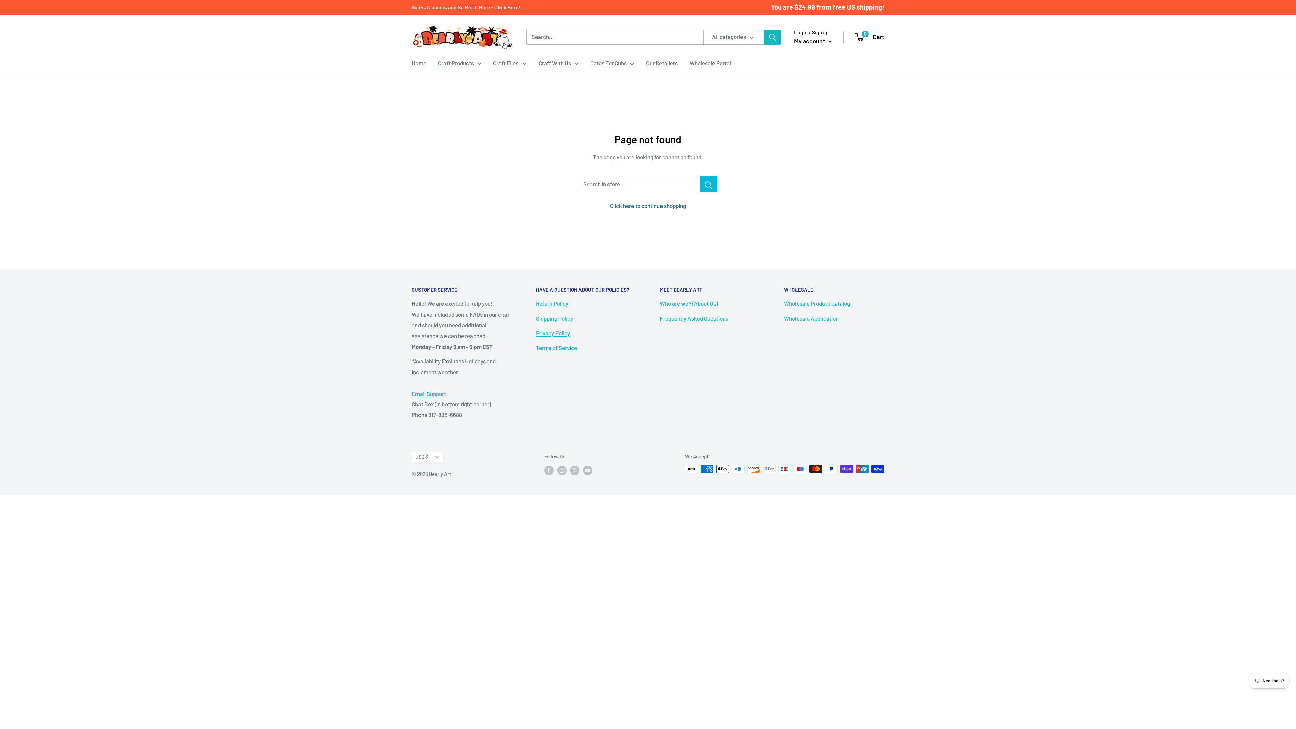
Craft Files (506, 63)
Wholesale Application (811, 318)
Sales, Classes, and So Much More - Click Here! (466, 7)
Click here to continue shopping (648, 205)
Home (419, 63)
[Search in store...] (708, 184)
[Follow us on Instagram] (562, 470)
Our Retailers (662, 63)
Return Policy (552, 303)
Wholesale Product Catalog (817, 303)
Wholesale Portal (710, 63)
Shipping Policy (554, 318)
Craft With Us (555, 63)
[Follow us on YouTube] (587, 470)
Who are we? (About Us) (689, 303)
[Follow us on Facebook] (549, 470)
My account (810, 41)
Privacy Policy (553, 333)
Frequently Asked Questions (694, 318)
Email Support (429, 393)
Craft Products (456, 63)
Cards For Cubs (608, 63)
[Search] (772, 37)
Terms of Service (556, 347)
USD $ (421, 457)
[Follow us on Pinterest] (574, 470)
